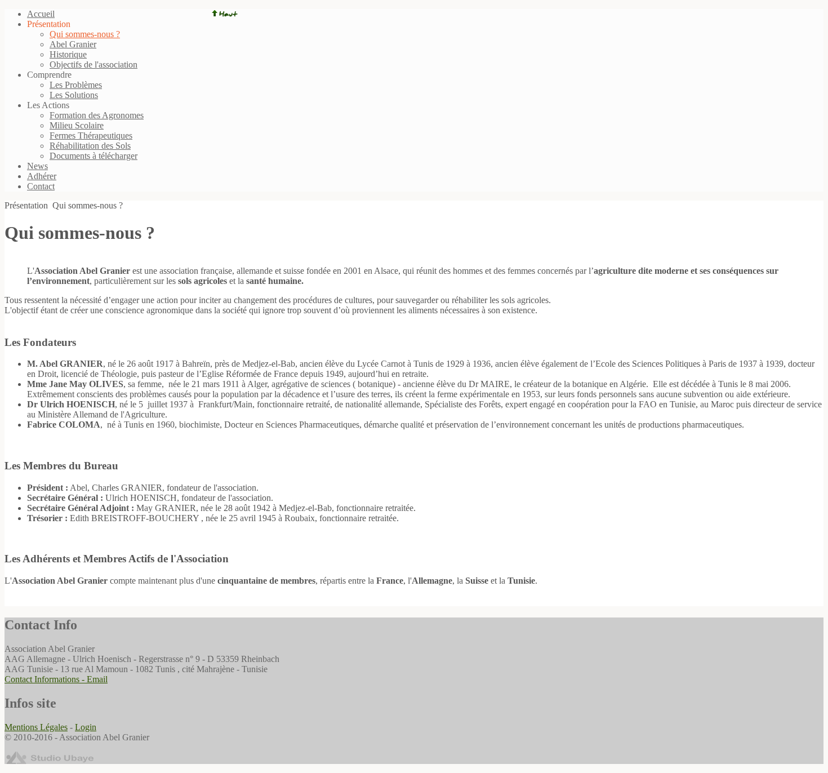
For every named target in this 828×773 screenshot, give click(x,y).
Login (85, 727)
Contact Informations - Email (56, 679)
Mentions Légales (36, 727)
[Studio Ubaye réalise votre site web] (50, 761)
